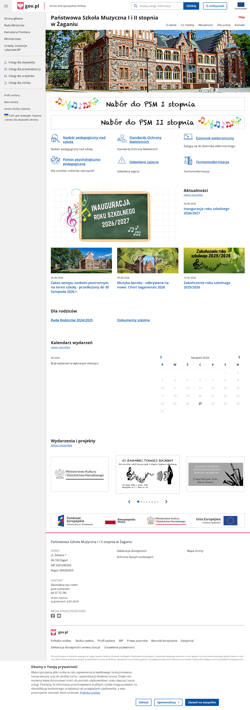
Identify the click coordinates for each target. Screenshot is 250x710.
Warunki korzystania (164, 641)
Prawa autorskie (137, 641)
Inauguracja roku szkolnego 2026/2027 (206, 211)
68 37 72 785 (59, 593)
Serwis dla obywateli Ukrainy (22, 117)
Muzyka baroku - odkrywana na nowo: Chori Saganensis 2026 (143, 285)
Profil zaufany (12, 95)
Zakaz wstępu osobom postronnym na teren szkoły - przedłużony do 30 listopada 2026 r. (80, 287)
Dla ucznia (223, 25)
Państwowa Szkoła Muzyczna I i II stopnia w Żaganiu (104, 21)
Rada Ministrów (14, 25)
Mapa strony (195, 551)
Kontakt (240, 25)
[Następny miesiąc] (239, 357)
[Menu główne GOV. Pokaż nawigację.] (6, 6)
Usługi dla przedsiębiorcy (24, 69)
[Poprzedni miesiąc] (161, 357)
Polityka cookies (61, 641)
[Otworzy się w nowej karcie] (53, 616)
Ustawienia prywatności (119, 647)
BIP (121, 641)
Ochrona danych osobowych (135, 557)
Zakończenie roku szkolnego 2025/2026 (207, 285)
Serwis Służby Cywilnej (17, 108)
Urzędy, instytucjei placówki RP (15, 48)
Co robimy (187, 25)
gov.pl (63, 632)
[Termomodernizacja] (148, 521)
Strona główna (17, 18)
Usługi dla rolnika (19, 83)
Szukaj (191, 6)
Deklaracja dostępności (132, 551)
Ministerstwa (12, 39)
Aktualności (205, 25)
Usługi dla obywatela (21, 62)
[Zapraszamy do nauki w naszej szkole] (148, 104)
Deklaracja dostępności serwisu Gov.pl (75, 647)
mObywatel (216, 7)
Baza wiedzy (11, 102)
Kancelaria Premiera (17, 32)
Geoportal (187, 641)
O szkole (171, 25)
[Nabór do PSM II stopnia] (148, 122)
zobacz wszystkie (193, 195)
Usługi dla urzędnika (21, 76)
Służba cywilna (84, 641)
